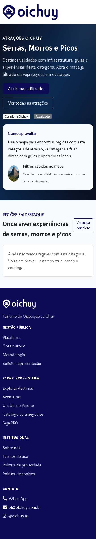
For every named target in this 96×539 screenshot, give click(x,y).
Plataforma (12, 337)
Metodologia (14, 354)
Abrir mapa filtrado (25, 88)
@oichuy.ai (18, 515)
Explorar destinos (18, 388)
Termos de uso (15, 456)
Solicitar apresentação (22, 363)
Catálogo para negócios (23, 414)
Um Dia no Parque (18, 405)
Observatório (14, 346)
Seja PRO (10, 423)
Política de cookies (19, 473)
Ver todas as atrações (28, 103)
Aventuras (12, 396)
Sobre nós (11, 447)
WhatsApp (18, 498)
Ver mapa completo (83, 225)
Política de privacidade (22, 465)
